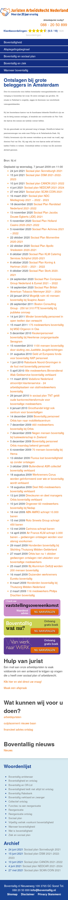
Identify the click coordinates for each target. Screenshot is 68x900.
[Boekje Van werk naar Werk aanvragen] (32, 646)
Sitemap (12, 894)
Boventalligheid (13, 42)
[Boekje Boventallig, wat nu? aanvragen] (32, 626)
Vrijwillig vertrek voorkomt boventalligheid (30, 822)
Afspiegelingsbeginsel (17, 49)
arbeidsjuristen (12, 717)
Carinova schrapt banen (40, 528)
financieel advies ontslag (18, 729)
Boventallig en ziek (15, 63)
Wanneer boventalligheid (21, 826)
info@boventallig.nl (43, 890)
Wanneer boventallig (16, 70)
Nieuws (8, 750)
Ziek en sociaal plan (19, 835)
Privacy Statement (49, 894)
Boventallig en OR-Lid (20, 785)
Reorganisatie (15, 809)
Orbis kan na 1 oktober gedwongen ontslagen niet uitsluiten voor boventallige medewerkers (34, 558)
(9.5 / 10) (31, 31)
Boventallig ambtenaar (20, 776)
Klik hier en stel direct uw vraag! (23, 681)
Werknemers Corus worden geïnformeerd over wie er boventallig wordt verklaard (37, 479)
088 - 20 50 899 (53, 24)
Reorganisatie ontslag (20, 814)
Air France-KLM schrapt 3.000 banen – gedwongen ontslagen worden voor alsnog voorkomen (36, 537)
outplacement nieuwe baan (20, 723)
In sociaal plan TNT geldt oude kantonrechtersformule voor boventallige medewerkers (35, 400)
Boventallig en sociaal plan (20, 56)
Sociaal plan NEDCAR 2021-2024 (44, 187)
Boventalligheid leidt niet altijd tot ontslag (30, 789)
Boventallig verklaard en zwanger (26, 797)
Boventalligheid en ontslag (22, 780)
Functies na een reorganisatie (24, 806)
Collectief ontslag (17, 801)
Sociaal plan (15, 818)
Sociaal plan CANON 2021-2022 (45, 183)
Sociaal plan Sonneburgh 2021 (44, 171)
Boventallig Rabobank (20, 793)
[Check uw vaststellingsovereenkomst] (32, 607)
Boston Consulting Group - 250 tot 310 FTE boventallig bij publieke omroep (33, 308)
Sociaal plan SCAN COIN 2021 (44, 191)
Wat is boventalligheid (20, 830)
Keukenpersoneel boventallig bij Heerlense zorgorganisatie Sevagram (34, 337)
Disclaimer (27, 894)
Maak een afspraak (15, 688)
